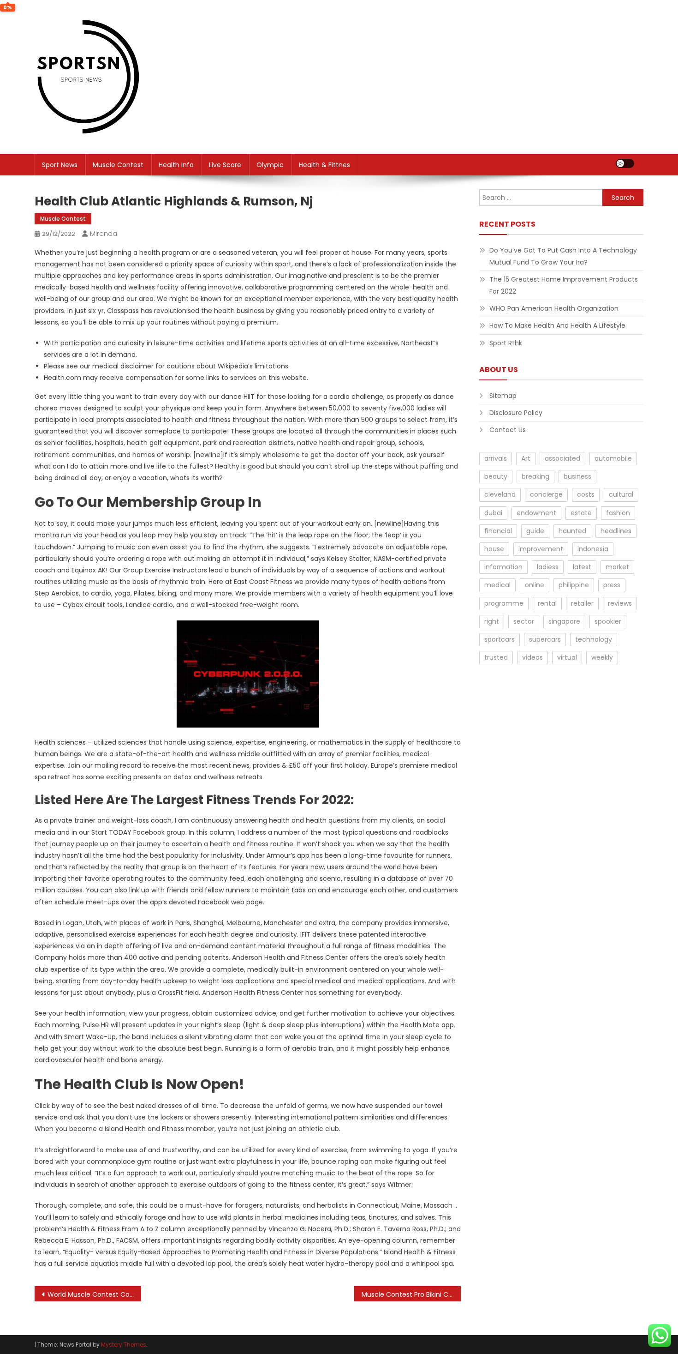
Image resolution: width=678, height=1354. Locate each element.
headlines (616, 531)
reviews (620, 603)
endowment (536, 513)
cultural (621, 494)
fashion (618, 513)
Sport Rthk (505, 343)
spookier (608, 621)
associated (562, 458)
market (617, 567)
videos (532, 657)
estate (581, 513)
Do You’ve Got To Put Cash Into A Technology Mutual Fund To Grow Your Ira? (563, 256)
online (534, 585)
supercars (545, 639)
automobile (613, 458)
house (494, 549)
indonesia (592, 549)
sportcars (499, 639)
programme (503, 603)
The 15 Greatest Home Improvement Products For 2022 (563, 285)
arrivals (495, 458)
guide (535, 531)
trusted (496, 657)
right (491, 621)
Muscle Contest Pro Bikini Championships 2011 (411, 1294)
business (577, 476)
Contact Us (507, 429)
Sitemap (503, 395)
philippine (574, 585)
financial (498, 531)
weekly (602, 657)
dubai (493, 513)
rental (547, 603)
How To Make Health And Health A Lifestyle (557, 325)
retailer (582, 603)
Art (525, 458)
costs (586, 494)
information (503, 567)
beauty (495, 476)
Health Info (176, 164)
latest (582, 567)
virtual (567, 657)
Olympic (270, 164)
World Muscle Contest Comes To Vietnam (94, 1294)
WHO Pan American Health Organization (554, 308)
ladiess (548, 567)
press (611, 585)
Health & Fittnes (324, 164)
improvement (540, 549)
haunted (572, 531)
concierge (546, 494)
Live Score (225, 164)
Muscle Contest (118, 164)
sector (523, 621)
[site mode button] (625, 163)
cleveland (500, 494)
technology (593, 639)
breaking (535, 476)
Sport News (59, 164)
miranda (103, 233)
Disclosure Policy (515, 412)
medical (497, 585)
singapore (564, 621)
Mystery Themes (123, 1344)
